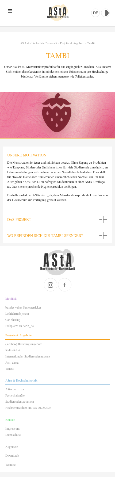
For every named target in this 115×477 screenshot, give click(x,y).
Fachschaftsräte (15, 395)
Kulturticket (12, 350)
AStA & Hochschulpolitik (21, 380)
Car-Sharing (12, 320)
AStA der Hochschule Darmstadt (57, 12)
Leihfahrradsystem (17, 313)
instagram (50, 284)
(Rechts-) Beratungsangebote (23, 344)
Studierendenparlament (19, 401)
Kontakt (10, 420)
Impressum (12, 428)
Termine (10, 465)
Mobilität (11, 299)
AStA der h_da (14, 389)
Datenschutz (13, 435)
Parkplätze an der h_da (19, 326)
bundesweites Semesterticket (23, 307)
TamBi (91, 43)
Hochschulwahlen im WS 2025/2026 (28, 408)
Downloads (12, 455)
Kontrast (105, 13)
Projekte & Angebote (72, 43)
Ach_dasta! (12, 362)
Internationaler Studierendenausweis (28, 356)
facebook (64, 284)
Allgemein (11, 447)
